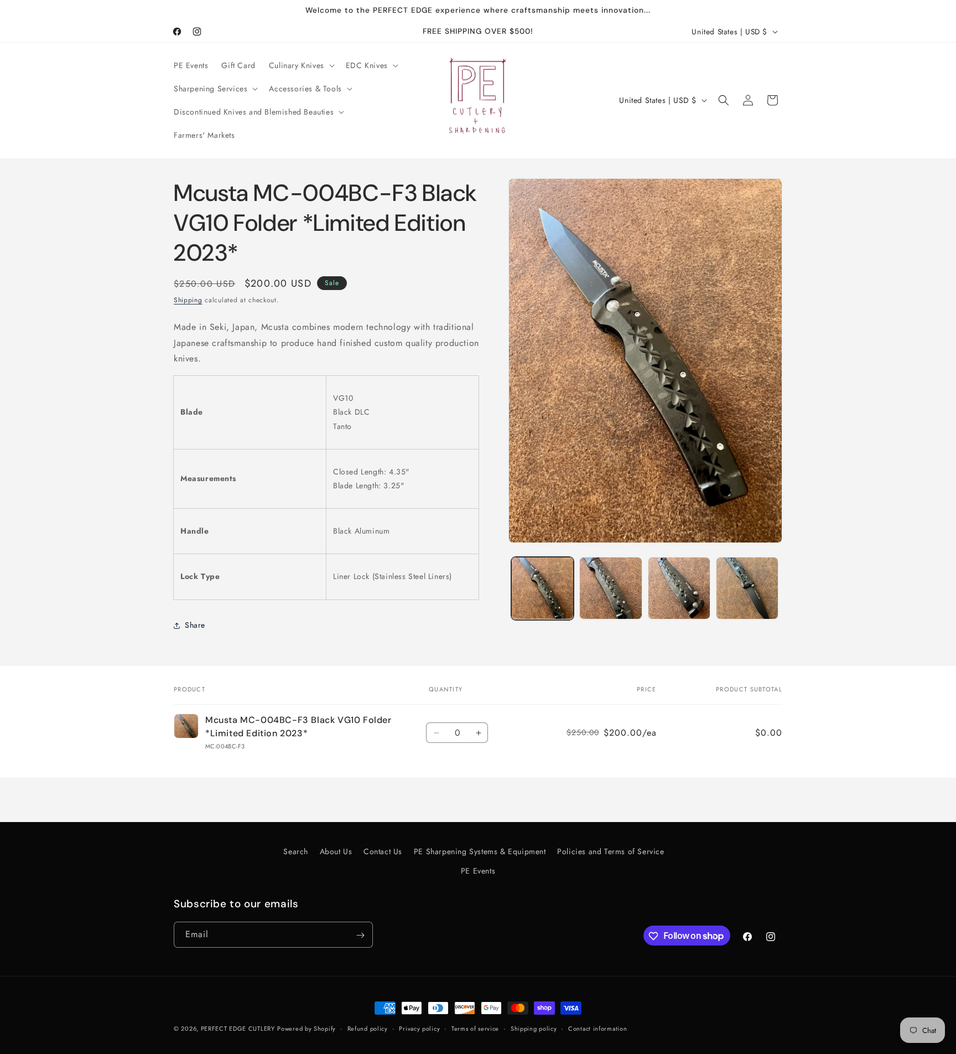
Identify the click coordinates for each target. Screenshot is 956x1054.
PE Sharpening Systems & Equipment (480, 851)
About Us (336, 851)
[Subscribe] (360, 935)
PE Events (478, 870)
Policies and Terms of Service (610, 851)
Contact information (597, 1028)
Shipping (188, 300)
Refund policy (367, 1028)
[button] (300, 65)
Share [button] (195, 625)
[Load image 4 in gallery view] (747, 588)
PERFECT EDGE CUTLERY (238, 1028)
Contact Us (382, 851)
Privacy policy (419, 1028)
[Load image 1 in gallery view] (542, 588)
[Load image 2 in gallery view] (610, 588)
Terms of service (475, 1028)
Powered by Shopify (306, 1028)
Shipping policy (534, 1028)
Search (295, 851)
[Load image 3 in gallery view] (679, 588)
